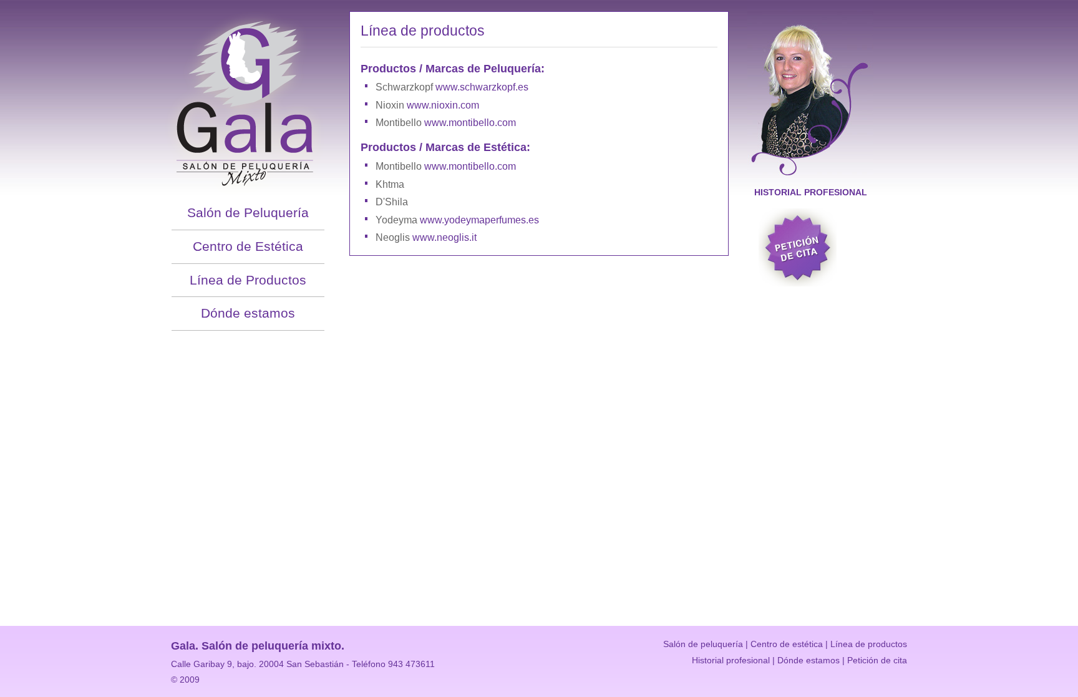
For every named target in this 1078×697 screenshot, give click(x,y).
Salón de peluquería (703, 644)
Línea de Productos (248, 280)
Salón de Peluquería (248, 212)
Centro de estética (786, 644)
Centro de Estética (248, 246)
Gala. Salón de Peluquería (248, 98)
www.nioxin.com (443, 105)
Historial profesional (810, 192)
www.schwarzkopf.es (481, 87)
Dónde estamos (248, 313)
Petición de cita (798, 247)
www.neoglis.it (444, 237)
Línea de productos (868, 644)
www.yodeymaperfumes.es (479, 220)
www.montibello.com (470, 122)
